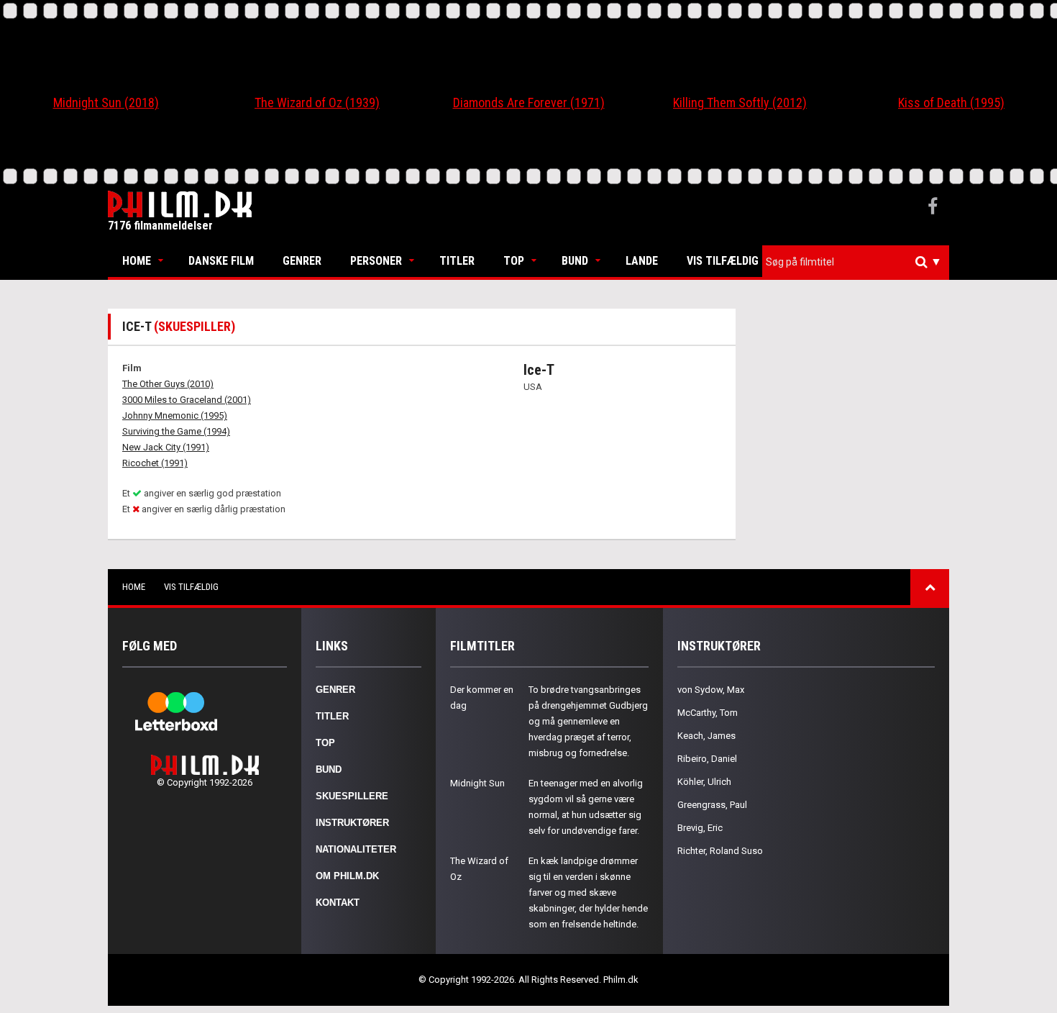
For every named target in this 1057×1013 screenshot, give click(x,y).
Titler (457, 261)
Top (513, 261)
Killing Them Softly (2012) (740, 102)
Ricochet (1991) (155, 463)
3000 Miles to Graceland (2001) (186, 399)
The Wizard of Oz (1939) (317, 102)
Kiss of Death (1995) (951, 102)
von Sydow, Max (710, 689)
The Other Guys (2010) (168, 383)
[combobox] (855, 262)
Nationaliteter (356, 849)
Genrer (302, 261)
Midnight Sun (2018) (106, 102)
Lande (642, 261)
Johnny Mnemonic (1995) (174, 415)
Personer (376, 261)
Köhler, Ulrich (704, 781)
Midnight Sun (477, 783)
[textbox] (859, 262)
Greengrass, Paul (712, 804)
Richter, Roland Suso (720, 850)
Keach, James (706, 735)
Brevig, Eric (700, 827)
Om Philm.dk (347, 876)
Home (136, 261)
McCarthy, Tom (707, 712)
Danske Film (221, 261)
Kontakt (338, 902)
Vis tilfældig (723, 261)
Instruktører (352, 822)
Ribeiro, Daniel (707, 758)
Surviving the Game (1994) (176, 431)
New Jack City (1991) (165, 447)
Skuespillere (352, 796)
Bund (575, 261)
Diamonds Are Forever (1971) (529, 102)
